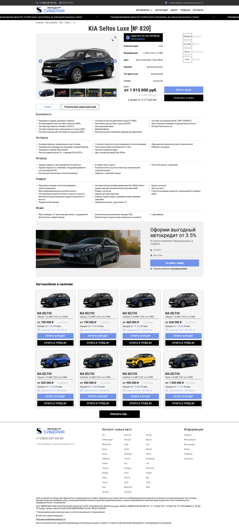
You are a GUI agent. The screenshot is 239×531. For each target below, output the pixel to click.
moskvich (128, 487)
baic (104, 487)
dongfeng (150, 459)
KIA (61, 22)
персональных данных (179, 268)
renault (127, 440)
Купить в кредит (184, 89)
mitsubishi (106, 444)
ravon (105, 449)
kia (103, 435)
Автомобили (51, 22)
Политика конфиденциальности (50, 519)
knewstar (150, 468)
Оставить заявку (175, 262)
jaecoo (127, 478)
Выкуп (174, 10)
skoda (149, 435)
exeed (105, 463)
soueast (127, 492)
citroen (105, 468)
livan (126, 482)
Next (115, 61)
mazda (149, 449)
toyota (127, 459)
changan (128, 454)
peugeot (128, 468)
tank (148, 482)
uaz (147, 444)
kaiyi (148, 487)
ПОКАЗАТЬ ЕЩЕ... (119, 414)
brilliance (106, 459)
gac (125, 463)
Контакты (198, 10)
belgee (105, 473)
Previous (40, 61)
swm (126, 473)
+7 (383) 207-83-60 (49, 438)
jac (147, 463)
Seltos (67, 22)
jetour (105, 482)
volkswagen (107, 440)
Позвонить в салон (184, 97)
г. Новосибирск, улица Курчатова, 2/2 (55, 444)
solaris (149, 473)
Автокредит (161, 10)
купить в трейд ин (55, 342)
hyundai (127, 435)
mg (147, 478)
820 (74, 22)
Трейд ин (185, 10)
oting (104, 478)
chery (148, 454)
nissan (149, 440)
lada (126, 444)
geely (126, 449)
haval (104, 454)
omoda (105, 492)
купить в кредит (55, 335)
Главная (39, 22)
